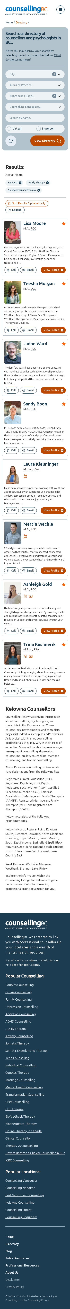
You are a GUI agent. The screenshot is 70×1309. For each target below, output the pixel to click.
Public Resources (17, 1258)
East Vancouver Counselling (24, 1195)
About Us (11, 1272)
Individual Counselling (20, 1065)
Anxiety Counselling (19, 1036)
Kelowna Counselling (20, 1202)
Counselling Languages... (25, 106)
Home (9, 22)
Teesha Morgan (39, 283)
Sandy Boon (35, 404)
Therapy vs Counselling (21, 1146)
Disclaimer (12, 1280)
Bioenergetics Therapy (21, 1124)
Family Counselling (18, 999)
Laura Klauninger (40, 464)
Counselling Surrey (18, 1210)
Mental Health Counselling (24, 1087)
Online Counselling (18, 992)
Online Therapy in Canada (23, 1131)
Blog (8, 1251)
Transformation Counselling (25, 1094)
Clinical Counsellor (18, 1138)
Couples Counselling (19, 985)
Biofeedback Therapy (20, 1116)
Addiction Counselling (20, 1014)
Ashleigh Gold (37, 584)
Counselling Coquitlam (21, 1217)
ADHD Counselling (18, 1021)
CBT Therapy (14, 1109)
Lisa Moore (34, 223)
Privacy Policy (14, 1287)
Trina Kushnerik (39, 644)
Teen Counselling (17, 1058)
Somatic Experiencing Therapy (26, 1051)
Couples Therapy (17, 1073)
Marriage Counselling (20, 1080)
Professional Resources (22, 1265)
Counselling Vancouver (21, 1181)
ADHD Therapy (16, 1029)
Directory (21, 22)
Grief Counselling (17, 1102)
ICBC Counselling (17, 1160)
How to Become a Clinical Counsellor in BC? (35, 1153)
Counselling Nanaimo (20, 1188)
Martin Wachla (38, 524)
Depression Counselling (21, 1007)
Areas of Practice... (22, 85)
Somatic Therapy (17, 1043)
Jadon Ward (35, 343)
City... (32, 74)
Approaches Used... (32, 96)
